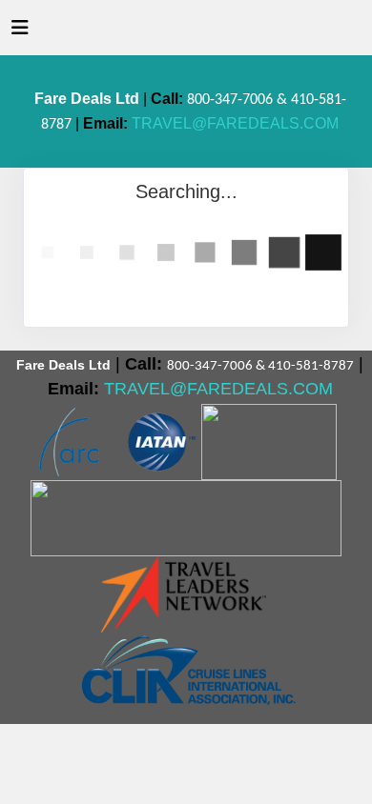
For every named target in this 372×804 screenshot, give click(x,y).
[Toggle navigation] (20, 32)
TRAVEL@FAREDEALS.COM (235, 123)
